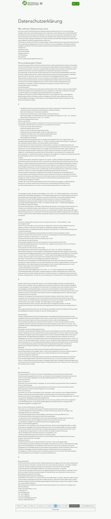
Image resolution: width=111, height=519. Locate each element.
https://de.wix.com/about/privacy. (28, 240)
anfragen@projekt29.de (29, 497)
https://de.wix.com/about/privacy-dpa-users (31, 247)
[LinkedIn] (55, 506)
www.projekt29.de (28, 499)
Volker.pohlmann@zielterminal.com (32, 58)
